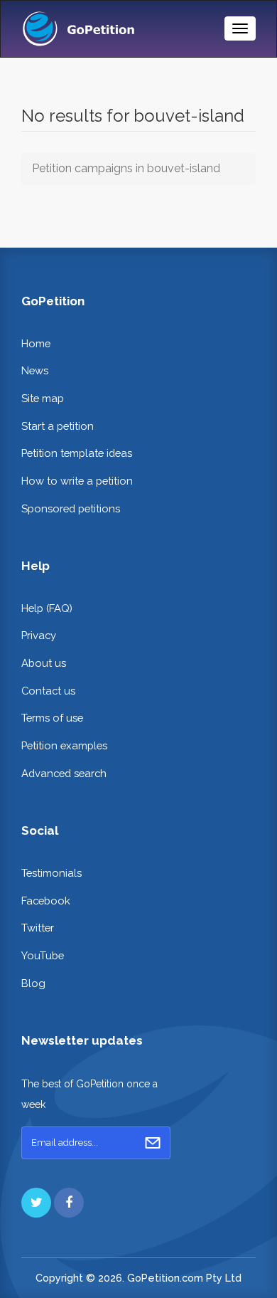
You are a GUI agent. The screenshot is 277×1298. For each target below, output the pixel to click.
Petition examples (64, 745)
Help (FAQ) (46, 608)
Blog (33, 983)
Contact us (48, 691)
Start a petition (57, 426)
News (34, 370)
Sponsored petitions (70, 508)
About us (43, 663)
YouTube (42, 955)
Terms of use (52, 718)
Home (35, 343)
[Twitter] (36, 1203)
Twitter (37, 928)
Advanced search (64, 773)
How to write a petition (77, 481)
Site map (42, 398)
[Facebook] (69, 1203)
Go (153, 1143)
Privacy (38, 635)
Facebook (45, 901)
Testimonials (51, 873)
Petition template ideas (76, 453)
